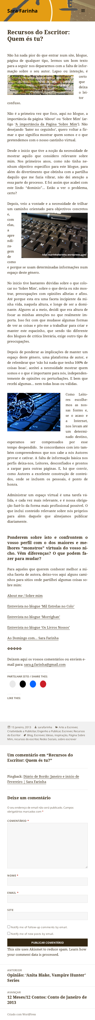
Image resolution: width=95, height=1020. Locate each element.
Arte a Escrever (68, 727)
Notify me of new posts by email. (32, 934)
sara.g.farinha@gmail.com (45, 664)
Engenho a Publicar (49, 731)
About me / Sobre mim (25, 595)
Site (10, 910)
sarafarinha (45, 727)
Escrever (67, 731)
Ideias (49, 735)
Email (13, 893)
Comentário (18, 821)
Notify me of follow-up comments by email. (39, 927)
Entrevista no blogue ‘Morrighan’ (33, 617)
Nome (13, 875)
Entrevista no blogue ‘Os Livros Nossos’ (38, 627)
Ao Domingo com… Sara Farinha (33, 638)
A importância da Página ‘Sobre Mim (46, 124)
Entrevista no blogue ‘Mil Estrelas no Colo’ (40, 606)
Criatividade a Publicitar (21, 731)
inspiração (61, 735)
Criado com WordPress (21, 1014)
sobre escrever (67, 739)
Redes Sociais (48, 739)
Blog (30, 735)
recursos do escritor (26, 739)
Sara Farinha (22, 10)
